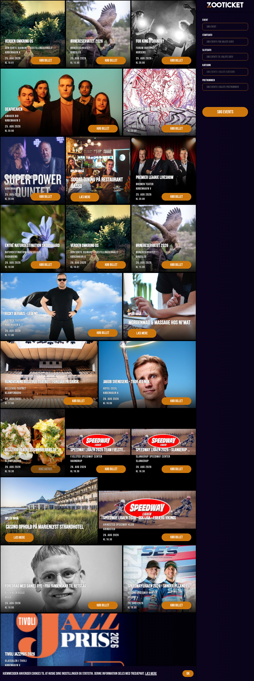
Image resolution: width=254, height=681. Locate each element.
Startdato (207, 35)
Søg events (225, 112)
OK (188, 673)
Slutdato (206, 50)
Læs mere (151, 673)
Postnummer (208, 80)
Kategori (206, 65)
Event (205, 20)
